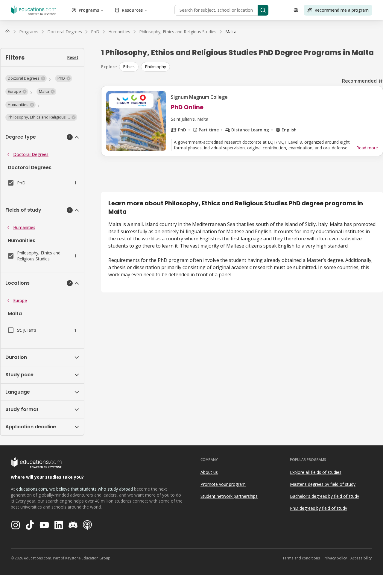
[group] (251, 67)
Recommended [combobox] (359, 81)
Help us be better (350, 557)
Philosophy (155, 66)
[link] (230, 32)
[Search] (263, 10)
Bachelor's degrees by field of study (324, 496)
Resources (132, 10)
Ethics (129, 66)
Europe (20, 300)
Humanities (24, 227)
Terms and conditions (301, 558)
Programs (89, 10)
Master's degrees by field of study (322, 484)
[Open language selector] (296, 10)
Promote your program (223, 484)
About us (209, 472)
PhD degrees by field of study (318, 508)
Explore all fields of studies (315, 472)
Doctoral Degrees (30, 154)
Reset (72, 57)
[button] (26, 78)
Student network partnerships (229, 496)
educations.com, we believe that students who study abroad (74, 489)
